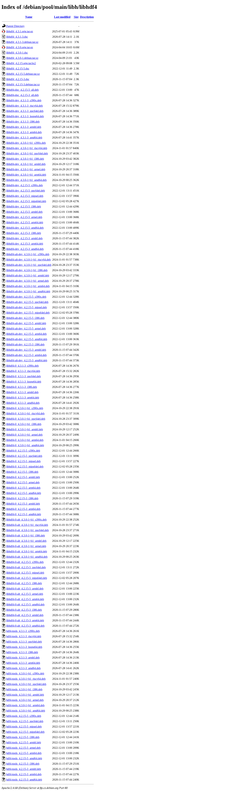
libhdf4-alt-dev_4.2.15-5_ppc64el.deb (27, 302)
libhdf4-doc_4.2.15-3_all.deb (22, 95)
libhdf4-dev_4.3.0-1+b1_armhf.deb (26, 164)
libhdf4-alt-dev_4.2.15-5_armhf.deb (26, 323)
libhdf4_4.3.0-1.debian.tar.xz (22, 57)
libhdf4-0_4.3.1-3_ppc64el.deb (23, 376)
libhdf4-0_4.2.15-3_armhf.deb (23, 503)
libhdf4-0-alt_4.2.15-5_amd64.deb (25, 604)
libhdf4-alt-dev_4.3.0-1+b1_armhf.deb (27, 275)
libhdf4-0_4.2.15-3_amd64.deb (23, 514)
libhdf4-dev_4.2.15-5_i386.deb (23, 206)
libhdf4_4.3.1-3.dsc (17, 36)
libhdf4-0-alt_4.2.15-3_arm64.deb (25, 620)
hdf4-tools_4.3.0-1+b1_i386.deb (24, 689)
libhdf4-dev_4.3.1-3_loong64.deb (25, 116)
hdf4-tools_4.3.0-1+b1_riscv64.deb (26, 678)
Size (76, 16)
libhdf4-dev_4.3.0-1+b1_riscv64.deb (26, 148)
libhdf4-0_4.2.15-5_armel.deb (23, 482)
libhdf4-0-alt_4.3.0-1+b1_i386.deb (25, 535)
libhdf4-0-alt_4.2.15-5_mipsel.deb (25, 572)
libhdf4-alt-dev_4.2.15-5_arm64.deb (26, 333)
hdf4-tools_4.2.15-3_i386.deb (22, 763)
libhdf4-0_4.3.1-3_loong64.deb (23, 381)
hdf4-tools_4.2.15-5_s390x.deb (23, 715)
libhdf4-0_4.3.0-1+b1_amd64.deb (25, 445)
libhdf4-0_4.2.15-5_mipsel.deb (23, 461)
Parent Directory (15, 26)
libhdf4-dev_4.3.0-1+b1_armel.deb (25, 169)
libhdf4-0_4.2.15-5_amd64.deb (23, 493)
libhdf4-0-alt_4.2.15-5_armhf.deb (24, 588)
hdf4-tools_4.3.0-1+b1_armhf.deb (25, 694)
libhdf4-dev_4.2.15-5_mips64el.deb (26, 201)
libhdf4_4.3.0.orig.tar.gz (19, 47)
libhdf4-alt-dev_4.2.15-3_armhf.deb (26, 349)
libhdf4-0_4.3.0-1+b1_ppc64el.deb (25, 418)
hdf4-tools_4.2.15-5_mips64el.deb (25, 731)
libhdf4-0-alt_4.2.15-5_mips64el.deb (26, 577)
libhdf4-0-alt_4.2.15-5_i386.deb (24, 583)
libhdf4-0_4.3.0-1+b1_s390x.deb (24, 408)
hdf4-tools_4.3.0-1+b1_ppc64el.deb (26, 684)
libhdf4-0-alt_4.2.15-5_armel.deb (24, 593)
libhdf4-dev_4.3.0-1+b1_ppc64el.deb (27, 153)
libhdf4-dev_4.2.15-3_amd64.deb (25, 248)
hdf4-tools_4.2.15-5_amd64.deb (24, 758)
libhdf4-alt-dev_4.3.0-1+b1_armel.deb (27, 280)
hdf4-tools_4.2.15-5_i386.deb (22, 737)
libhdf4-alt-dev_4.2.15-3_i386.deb (25, 344)
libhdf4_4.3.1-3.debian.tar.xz (22, 42)
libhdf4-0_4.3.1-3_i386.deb (21, 386)
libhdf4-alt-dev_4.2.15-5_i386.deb (25, 317)
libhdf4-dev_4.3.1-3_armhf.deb (23, 126)
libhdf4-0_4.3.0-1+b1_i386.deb (23, 424)
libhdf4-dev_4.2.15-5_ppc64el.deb (25, 190)
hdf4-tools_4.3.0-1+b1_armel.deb (25, 699)
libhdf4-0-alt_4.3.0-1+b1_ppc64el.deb (27, 530)
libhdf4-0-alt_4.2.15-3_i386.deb (24, 609)
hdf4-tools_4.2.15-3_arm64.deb (23, 774)
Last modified (62, 16)
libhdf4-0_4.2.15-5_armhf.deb (23, 477)
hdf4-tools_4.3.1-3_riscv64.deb (23, 636)
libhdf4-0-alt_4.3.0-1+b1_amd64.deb (26, 556)
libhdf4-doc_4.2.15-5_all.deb (22, 89)
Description (87, 16)
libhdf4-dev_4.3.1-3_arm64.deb (24, 132)
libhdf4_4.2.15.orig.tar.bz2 (21, 63)
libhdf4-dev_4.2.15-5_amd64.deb (25, 227)
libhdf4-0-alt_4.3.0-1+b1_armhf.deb (26, 540)
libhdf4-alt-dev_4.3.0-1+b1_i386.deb (26, 270)
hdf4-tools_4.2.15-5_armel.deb (23, 747)
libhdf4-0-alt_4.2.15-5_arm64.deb (25, 599)
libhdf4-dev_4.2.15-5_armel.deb (24, 217)
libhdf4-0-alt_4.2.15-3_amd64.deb (25, 625)
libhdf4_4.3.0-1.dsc (17, 52)
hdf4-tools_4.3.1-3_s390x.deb (23, 631)
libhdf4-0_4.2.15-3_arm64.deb (23, 508)
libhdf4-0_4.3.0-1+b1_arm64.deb (24, 439)
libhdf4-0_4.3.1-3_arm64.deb (22, 397)
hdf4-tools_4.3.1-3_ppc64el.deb (24, 641)
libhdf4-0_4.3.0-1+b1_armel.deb (24, 434)
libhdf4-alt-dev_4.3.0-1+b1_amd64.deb (28, 291)
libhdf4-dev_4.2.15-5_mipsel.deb (24, 195)
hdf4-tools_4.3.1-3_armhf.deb (23, 657)
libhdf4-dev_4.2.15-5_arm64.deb (24, 222)
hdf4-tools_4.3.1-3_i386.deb (22, 652)
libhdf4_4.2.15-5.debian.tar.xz (23, 73)
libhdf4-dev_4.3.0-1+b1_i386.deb (25, 158)
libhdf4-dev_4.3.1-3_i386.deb (23, 121)
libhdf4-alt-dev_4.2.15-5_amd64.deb (26, 339)
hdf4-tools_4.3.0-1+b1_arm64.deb (25, 705)
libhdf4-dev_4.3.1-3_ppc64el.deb (24, 110)
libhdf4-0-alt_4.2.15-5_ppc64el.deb (26, 567)
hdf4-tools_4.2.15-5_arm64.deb (23, 753)
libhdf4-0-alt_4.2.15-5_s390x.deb (25, 562)
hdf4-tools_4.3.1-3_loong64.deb (24, 646)
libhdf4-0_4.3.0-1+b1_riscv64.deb (25, 413)
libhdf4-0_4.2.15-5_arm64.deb (23, 487)
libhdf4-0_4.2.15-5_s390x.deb (23, 450)
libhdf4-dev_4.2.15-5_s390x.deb (24, 185)
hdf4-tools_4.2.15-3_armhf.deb (23, 768)
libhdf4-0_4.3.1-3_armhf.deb (22, 392)
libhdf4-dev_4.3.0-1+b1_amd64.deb (26, 179)
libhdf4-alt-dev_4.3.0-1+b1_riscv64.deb (28, 259)
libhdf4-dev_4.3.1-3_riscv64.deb (24, 105)
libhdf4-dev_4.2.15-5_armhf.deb (24, 211)
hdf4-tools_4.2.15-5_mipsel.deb (24, 726)
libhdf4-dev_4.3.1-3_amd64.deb (24, 137)
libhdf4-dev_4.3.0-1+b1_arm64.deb (26, 174)
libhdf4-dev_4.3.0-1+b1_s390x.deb (26, 142)
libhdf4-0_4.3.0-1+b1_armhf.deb (24, 429)
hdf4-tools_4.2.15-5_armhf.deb (23, 742)
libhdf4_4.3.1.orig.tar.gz (19, 31)
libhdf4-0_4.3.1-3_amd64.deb (23, 402)
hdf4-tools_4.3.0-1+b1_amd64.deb (25, 710)
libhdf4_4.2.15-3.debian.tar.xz (23, 84)
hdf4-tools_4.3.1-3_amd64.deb (23, 668)
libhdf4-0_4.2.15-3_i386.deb (22, 498)
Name (28, 16)
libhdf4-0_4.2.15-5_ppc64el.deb (24, 455)
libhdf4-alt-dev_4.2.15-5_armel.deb (26, 328)
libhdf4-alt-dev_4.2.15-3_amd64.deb (26, 360)
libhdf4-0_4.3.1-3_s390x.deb (22, 365)
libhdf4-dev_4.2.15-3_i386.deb (23, 233)
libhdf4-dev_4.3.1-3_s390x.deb (23, 100)
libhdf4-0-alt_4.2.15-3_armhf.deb (24, 615)
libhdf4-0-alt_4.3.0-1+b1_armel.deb (26, 546)
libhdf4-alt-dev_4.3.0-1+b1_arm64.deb (28, 286)
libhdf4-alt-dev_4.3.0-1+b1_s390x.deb (27, 254)
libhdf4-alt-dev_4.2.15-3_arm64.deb (26, 355)
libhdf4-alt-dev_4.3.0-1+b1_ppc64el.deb (28, 264)
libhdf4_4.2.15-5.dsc (17, 68)
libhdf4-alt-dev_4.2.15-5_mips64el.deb (28, 312)
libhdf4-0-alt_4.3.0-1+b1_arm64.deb (26, 551)
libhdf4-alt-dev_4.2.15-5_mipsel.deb (26, 307)
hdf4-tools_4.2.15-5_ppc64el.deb (24, 721)
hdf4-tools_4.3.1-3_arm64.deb (23, 662)
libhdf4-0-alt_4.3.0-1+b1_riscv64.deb (27, 524)
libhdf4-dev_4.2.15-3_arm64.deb (24, 243)
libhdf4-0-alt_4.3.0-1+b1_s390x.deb (26, 519)
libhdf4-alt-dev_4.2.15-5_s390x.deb (26, 296)
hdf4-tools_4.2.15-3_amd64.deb (24, 779)
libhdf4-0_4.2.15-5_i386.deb (22, 471)
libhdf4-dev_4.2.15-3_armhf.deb (24, 238)
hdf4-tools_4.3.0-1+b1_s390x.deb (25, 673)
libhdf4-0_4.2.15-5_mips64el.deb (24, 466)
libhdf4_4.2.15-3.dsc (17, 79)
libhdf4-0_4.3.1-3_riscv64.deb (23, 371)
